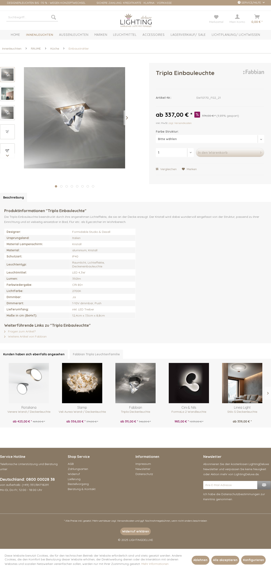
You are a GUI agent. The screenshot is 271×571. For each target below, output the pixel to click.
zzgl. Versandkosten (180, 123)
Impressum (143, 464)
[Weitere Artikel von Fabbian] (253, 77)
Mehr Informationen (155, 564)
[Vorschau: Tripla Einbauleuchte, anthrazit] (7, 150)
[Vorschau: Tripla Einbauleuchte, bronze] (7, 74)
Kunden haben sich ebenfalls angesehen (34, 354)
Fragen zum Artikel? (21, 331)
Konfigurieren (253, 560)
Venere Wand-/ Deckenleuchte (28, 412)
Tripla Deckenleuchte (135, 412)
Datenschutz (144, 474)
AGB (71, 464)
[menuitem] (32, 17)
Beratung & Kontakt (81, 489)
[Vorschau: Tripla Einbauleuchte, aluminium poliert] (7, 131)
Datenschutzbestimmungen (240, 494)
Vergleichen (168, 169)
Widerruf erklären (135, 531)
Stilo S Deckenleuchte (242, 412)
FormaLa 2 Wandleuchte (188, 412)
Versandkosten (125, 520)
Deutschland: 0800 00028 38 (27, 479)
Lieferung (74, 479)
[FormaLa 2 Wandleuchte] (188, 383)
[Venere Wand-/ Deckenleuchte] (28, 383)
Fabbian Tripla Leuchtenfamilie (96, 354)
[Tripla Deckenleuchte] (135, 383)
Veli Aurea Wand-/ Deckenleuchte (82, 412)
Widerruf (74, 474)
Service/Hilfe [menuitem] (251, 2)
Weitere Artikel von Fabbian (27, 336)
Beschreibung (13, 197)
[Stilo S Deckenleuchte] (242, 383)
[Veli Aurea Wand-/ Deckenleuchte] (82, 383)
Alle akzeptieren (225, 560)
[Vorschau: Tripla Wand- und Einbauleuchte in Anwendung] (7, 93)
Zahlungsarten (78, 469)
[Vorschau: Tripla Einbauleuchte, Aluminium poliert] (7, 112)
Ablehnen (200, 560)
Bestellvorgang (78, 484)
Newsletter (143, 469)
